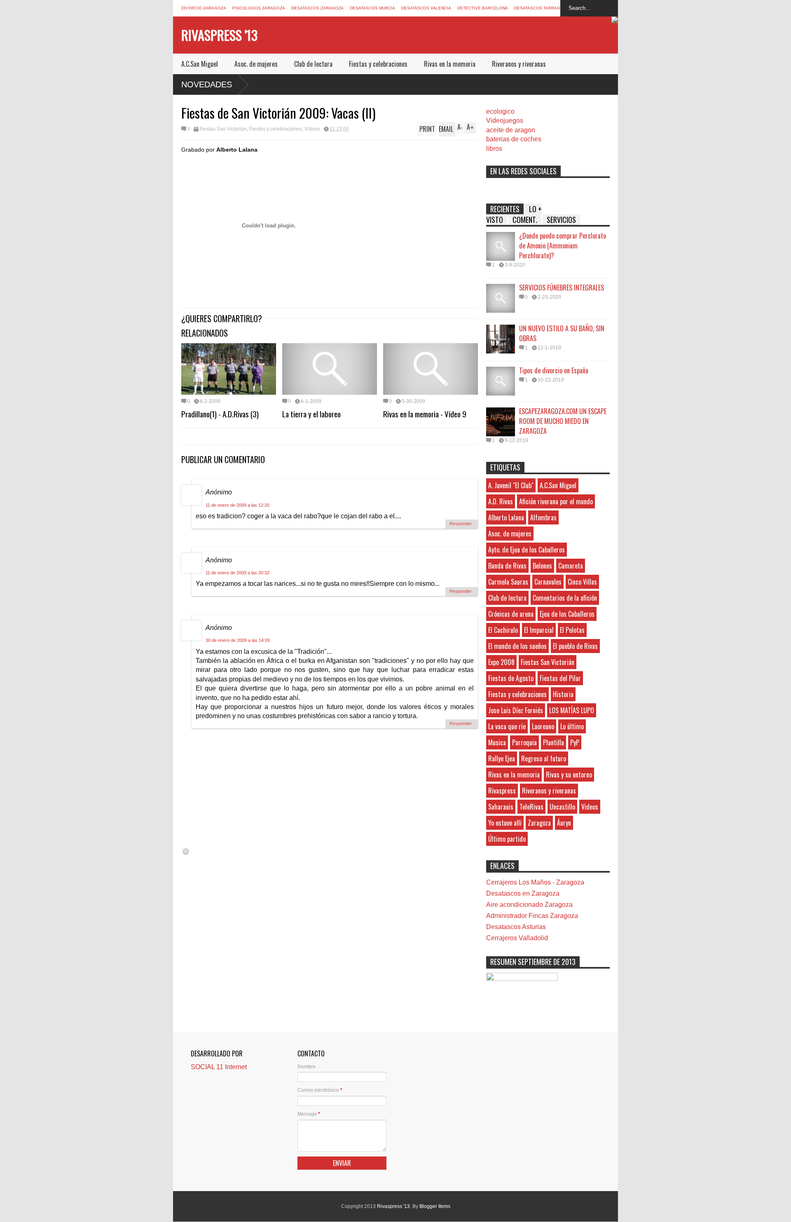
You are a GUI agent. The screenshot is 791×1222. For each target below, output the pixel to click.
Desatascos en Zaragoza (522, 893)
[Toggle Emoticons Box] (185, 851)
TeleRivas (531, 807)
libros (494, 148)
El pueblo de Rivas (575, 646)
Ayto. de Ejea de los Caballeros (526, 550)
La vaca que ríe (507, 726)
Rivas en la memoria (449, 64)
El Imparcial (539, 630)
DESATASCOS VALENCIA (426, 8)
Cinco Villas (582, 582)
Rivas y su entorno (569, 775)
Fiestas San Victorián (223, 129)
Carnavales (548, 582)
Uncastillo (562, 807)
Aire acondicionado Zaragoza (529, 904)
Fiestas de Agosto (511, 678)
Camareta (570, 566)
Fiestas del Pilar (560, 678)
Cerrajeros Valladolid (517, 937)
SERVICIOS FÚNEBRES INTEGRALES (561, 288)
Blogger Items (434, 1206)
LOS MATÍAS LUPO (571, 710)
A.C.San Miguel (199, 64)
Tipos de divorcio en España (553, 370)
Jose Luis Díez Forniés (515, 710)
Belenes (542, 566)
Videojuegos (504, 120)
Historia (563, 694)
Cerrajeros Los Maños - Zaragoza (535, 882)
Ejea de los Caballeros (567, 614)
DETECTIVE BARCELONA (482, 8)
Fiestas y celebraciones (378, 64)
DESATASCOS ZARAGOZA (317, 8)
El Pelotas (572, 630)
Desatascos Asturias (516, 926)
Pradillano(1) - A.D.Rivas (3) (220, 413)
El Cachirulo (503, 630)
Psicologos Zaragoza (258, 8)
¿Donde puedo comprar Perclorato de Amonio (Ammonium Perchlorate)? (562, 245)
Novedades (206, 84)
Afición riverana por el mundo (556, 501)
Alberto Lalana (506, 517)
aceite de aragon (510, 129)
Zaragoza (539, 823)
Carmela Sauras (508, 582)
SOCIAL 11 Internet (219, 1066)
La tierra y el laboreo (311, 413)
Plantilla (553, 742)
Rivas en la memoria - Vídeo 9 (424, 413)
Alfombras (543, 517)
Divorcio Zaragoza (203, 8)
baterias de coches (513, 139)
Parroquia (524, 742)
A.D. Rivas (500, 501)
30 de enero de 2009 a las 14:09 (238, 640)
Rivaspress (502, 791)
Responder (460, 523)
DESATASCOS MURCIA (372, 8)
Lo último (572, 726)
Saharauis (500, 807)
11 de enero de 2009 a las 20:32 (237, 572)
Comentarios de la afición (565, 598)
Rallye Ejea (501, 758)
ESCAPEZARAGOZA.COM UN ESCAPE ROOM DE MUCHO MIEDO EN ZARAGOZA (562, 421)
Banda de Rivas (507, 566)
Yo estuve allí (505, 823)
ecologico (500, 111)
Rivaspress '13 (219, 34)
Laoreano (543, 726)
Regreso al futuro (543, 758)
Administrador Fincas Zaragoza (532, 915)
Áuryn (564, 823)
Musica (497, 742)
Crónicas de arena (511, 614)
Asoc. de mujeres (256, 64)
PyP (574, 742)
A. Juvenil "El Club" (511, 485)
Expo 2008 (501, 662)
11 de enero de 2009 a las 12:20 (237, 505)
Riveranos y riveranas (519, 64)
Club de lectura (313, 64)
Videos (312, 129)
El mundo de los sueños (517, 646)
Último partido (507, 839)
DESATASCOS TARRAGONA (541, 8)
